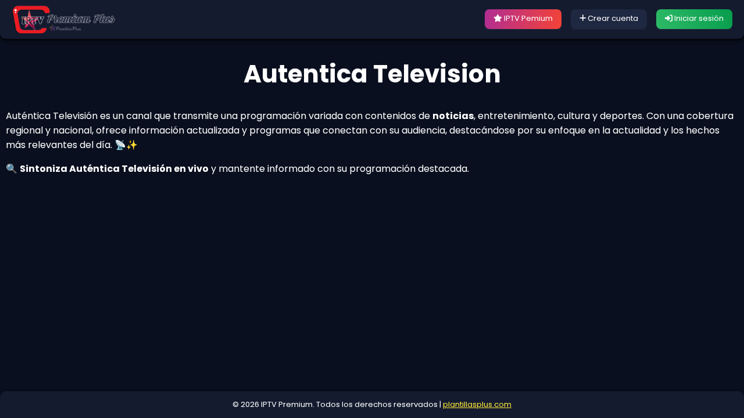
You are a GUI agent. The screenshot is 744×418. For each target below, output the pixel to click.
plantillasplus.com (477, 404)
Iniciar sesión (698, 18)
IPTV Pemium (527, 18)
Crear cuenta (612, 18)
